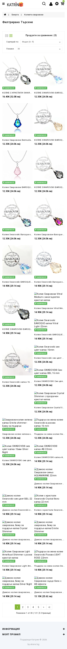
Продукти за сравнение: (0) (41, 35)
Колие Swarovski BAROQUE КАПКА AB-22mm (25, 282)
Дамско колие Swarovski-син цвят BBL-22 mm (26, 510)
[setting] (57, 3)
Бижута (15, 14)
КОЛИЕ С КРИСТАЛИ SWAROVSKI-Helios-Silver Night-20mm (32, 93)
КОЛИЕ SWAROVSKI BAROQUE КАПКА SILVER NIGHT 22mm (32, 329)
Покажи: (10, 49)
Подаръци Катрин (29, 639)
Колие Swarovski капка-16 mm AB (20, 382)
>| (49, 607)
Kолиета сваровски (33, 14)
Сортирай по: (12, 42)
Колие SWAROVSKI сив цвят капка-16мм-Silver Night (29, 460)
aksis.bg (34, 644)
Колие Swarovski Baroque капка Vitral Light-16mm (28, 234)
